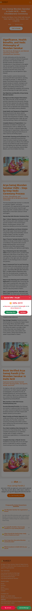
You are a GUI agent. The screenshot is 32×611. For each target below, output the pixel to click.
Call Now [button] (23, 312)
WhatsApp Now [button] (10, 312)
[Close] (29, 298)
